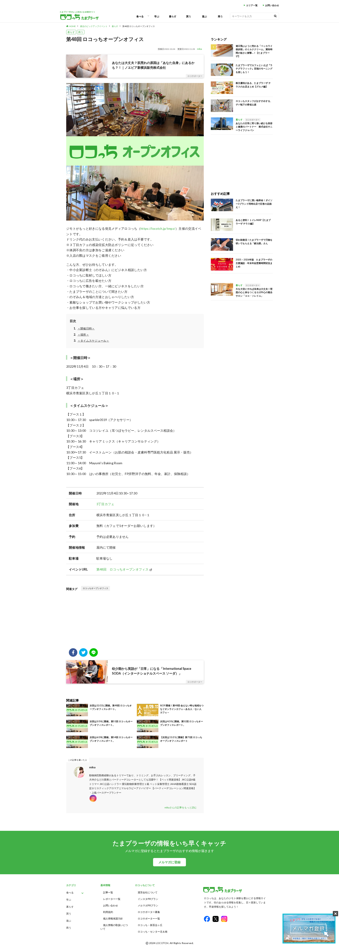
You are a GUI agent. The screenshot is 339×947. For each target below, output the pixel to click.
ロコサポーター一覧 (149, 918)
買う (188, 16)
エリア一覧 (252, 5)
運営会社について (147, 892)
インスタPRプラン (148, 898)
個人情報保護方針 (113, 918)
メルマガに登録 (169, 862)
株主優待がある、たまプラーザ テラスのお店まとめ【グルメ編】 (253, 85)
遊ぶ (204, 16)
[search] (275, 16)
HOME (72, 26)
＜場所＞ (83, 334)
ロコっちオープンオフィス (95, 588)
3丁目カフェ (105, 504)
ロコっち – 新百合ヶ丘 (150, 925)
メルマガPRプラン (148, 905)
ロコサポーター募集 (149, 911)
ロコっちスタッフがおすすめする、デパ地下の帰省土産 (254, 103)
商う (220, 16)
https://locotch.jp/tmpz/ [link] (158, 228)
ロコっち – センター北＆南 (152, 931)
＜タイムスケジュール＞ (93, 340)
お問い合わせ (272, 5)
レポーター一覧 (111, 898)
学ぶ (156, 16)
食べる (140, 16)
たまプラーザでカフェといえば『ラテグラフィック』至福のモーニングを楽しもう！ (254, 68)
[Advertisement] (135, 620)
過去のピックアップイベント (94, 26)
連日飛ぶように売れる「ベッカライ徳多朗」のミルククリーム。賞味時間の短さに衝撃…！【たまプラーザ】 (254, 51)
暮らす (172, 16)
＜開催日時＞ (86, 328)
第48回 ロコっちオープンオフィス (138, 26)
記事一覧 (108, 892)
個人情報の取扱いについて (114, 927)
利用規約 (108, 911)
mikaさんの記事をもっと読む (181, 807)
